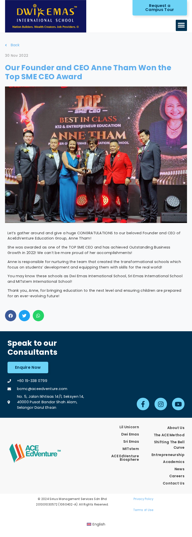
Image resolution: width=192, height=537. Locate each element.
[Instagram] (160, 404)
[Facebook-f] (143, 404)
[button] (181, 25)
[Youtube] (178, 404)
